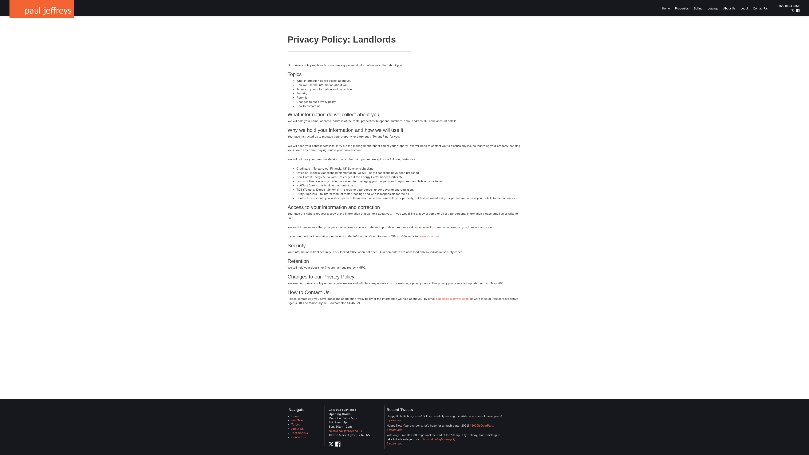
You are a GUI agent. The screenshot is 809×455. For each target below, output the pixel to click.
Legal (744, 8)
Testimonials (299, 433)
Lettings (713, 8)
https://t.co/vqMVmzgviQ (439, 439)
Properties (682, 8)
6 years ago (394, 429)
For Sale (297, 420)
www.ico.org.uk (429, 236)
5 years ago (394, 420)
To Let (295, 424)
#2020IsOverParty (482, 425)
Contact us (298, 437)
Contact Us (760, 8)
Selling (698, 8)
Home (666, 8)
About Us (729, 8)
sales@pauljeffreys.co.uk (452, 298)
